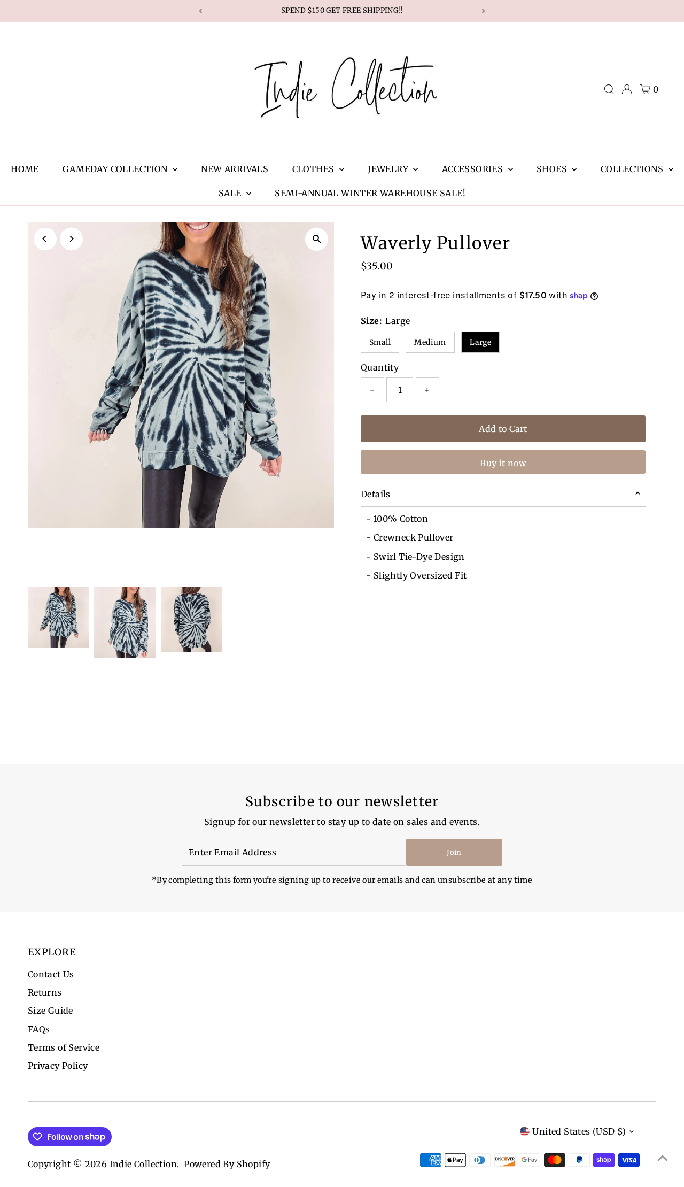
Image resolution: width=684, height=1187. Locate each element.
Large (480, 342)
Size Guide (50, 1010)
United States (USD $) (579, 1131)
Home (25, 169)
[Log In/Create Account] (627, 89)
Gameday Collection (116, 169)
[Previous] (45, 239)
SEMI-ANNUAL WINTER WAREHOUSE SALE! (370, 193)
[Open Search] (609, 89)
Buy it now (503, 463)
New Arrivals (234, 169)
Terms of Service (63, 1047)
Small (380, 342)
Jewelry (389, 169)
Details (376, 494)
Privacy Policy (58, 1065)
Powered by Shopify (227, 1164)
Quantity (380, 367)
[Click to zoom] (317, 239)
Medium (430, 342)
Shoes (553, 169)
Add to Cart (503, 428)
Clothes (314, 169)
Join (454, 852)
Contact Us (51, 974)
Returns (45, 992)
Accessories (474, 169)
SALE (231, 193)
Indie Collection (143, 1164)
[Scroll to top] (662, 1157)
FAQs (39, 1029)
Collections (633, 169)
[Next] (71, 239)
